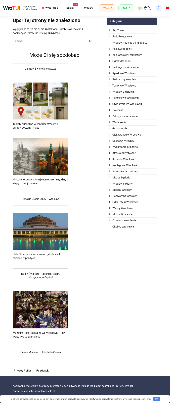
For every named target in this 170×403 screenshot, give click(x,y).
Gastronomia (119, 128)
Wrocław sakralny (122, 183)
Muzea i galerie (121, 177)
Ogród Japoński (121, 61)
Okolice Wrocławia (123, 226)
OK (156, 399)
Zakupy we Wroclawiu (125, 116)
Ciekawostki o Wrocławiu (126, 134)
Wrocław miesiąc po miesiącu (129, 42)
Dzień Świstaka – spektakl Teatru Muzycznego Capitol (40, 275)
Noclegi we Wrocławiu (125, 165)
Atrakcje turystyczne (124, 153)
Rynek (107, 7)
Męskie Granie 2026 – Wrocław (41, 199)
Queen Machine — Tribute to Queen (40, 352)
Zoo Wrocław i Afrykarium (127, 55)
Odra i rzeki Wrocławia (125, 202)
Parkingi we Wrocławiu (125, 67)
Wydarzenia (51, 8)
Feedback (42, 370)
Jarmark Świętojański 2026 (40, 68)
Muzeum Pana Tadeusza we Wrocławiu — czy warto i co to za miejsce (39, 334)
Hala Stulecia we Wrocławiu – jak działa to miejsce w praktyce (37, 256)
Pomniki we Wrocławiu (125, 97)
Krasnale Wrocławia (123, 159)
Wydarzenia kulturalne (125, 146)
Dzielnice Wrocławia (124, 220)
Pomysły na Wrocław (124, 196)
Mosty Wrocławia (122, 214)
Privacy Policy (22, 370)
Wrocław (88, 8)
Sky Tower (118, 30)
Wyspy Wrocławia (122, 208)
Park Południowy (122, 36)
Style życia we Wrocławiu (127, 104)
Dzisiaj (71, 6)
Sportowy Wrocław (123, 140)
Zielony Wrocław (122, 189)
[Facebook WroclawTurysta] (158, 7)
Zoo (126, 7)
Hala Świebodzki (122, 48)
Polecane (117, 110)
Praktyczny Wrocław (124, 79)
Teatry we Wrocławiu (124, 85)
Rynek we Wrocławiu (124, 73)
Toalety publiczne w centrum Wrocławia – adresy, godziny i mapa (37, 125)
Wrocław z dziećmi (123, 91)
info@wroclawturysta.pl (42, 391)
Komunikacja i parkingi (125, 171)
